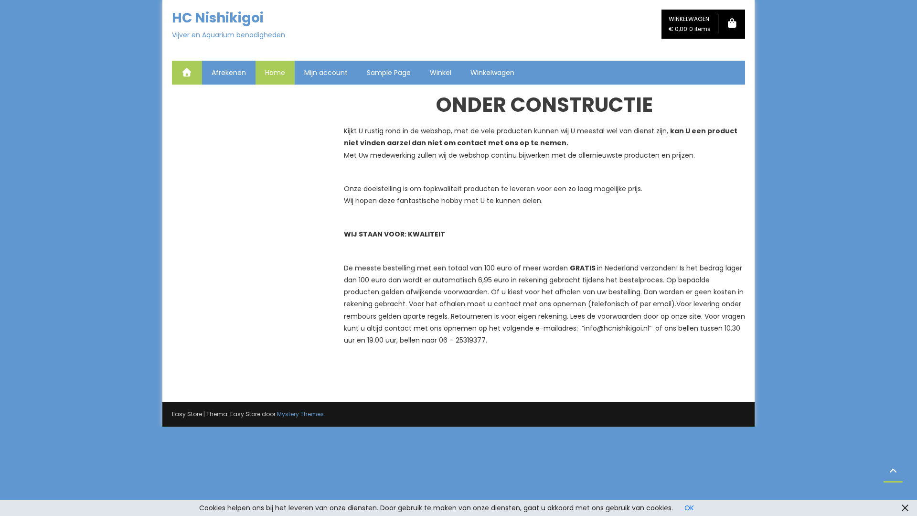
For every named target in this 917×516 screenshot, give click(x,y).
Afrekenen (229, 72)
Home (275, 72)
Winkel (440, 72)
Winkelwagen (492, 72)
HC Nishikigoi (218, 18)
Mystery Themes (300, 414)
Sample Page (389, 72)
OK (689, 508)
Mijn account (326, 72)
